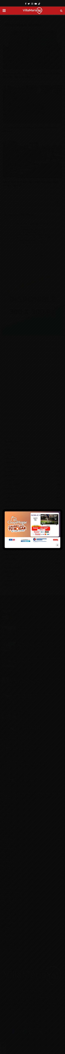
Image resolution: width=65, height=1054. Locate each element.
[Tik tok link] (39, 3)
